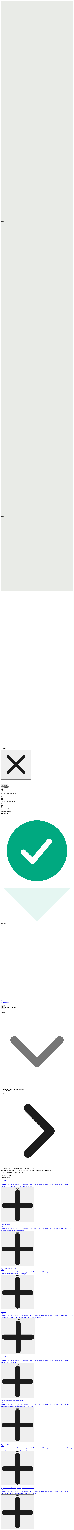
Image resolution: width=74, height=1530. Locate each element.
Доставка (4, 785)
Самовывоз (5, 787)
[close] (16, 765)
